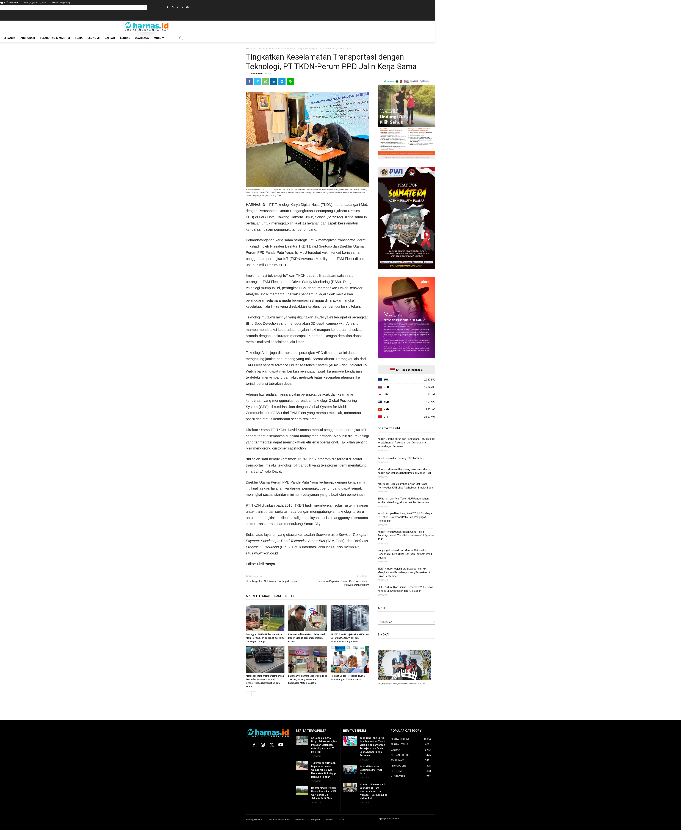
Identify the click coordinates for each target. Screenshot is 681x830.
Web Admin (256, 73)
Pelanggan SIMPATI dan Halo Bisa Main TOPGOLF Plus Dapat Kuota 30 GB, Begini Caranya (265, 638)
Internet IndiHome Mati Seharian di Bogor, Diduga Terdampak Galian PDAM (306, 638)
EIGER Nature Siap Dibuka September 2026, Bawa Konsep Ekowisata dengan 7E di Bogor (405, 589)
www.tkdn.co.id (266, 553)
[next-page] (253, 693)
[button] (181, 38)
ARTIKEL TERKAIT (258, 596)
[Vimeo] (182, 7)
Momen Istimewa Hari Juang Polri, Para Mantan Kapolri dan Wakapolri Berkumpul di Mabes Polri (404, 471)
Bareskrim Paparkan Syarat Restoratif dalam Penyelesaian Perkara (343, 583)
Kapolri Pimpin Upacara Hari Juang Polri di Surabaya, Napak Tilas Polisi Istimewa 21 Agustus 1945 (406, 535)
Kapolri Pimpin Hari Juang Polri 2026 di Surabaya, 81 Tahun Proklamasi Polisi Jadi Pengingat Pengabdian (405, 517)
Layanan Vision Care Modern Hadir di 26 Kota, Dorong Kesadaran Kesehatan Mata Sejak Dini (307, 679)
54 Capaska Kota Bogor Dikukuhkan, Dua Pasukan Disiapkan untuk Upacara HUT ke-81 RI (324, 745)
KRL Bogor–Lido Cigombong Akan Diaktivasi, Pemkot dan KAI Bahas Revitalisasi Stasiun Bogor (406, 485)
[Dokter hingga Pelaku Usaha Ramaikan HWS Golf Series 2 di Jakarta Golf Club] (302, 790)
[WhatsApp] (265, 81)
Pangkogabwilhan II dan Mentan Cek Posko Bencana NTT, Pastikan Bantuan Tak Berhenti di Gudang (405, 554)
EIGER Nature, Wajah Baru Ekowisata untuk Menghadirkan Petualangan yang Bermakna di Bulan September (404, 572)
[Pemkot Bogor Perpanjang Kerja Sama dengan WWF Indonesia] (350, 659)
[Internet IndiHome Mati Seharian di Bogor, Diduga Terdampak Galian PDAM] (307, 618)
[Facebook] (168, 7)
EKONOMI (251, 48)
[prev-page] (248, 693)
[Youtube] (187, 7)
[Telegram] (282, 81)
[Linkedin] (273, 81)
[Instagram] (173, 7)
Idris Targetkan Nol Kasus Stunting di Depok (271, 581)
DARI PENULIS (284, 596)
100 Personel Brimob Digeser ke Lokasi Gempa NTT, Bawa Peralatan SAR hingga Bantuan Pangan (323, 770)
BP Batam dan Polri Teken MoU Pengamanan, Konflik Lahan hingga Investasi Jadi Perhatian (403, 500)
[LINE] (290, 81)
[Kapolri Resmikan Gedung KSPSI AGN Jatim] (350, 769)
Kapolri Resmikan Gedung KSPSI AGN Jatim (402, 458)
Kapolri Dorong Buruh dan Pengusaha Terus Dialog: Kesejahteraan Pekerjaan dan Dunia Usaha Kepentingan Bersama (406, 442)
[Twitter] (178, 7)
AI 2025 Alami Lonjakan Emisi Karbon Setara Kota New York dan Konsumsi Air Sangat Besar (350, 638)
